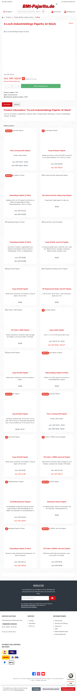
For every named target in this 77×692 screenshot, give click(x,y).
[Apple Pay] (11, 662)
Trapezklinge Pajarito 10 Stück (20, 242)
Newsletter (32, 623)
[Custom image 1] (12, 652)
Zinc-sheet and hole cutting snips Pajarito (57, 195)
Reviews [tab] (16, 104)
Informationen (59, 616)
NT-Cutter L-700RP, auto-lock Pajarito (57, 457)
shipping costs (30, 678)
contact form (12, 631)
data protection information (28, 605)
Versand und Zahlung (61, 623)
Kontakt (31, 620)
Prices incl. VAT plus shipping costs (12, 81)
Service (31, 616)
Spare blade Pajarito (57, 330)
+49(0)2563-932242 (9, 624)
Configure (36, 689)
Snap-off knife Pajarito (20, 289)
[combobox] (29, 12)
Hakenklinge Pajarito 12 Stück (20, 195)
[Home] (2, 17)
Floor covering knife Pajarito (20, 150)
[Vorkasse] (15, 657)
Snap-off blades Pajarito (56, 150)
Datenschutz (58, 620)
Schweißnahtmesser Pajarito (20, 502)
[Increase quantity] (18, 86)
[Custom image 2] (6, 657)
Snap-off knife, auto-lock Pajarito (56, 242)
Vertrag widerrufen (60, 634)
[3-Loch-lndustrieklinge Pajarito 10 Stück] (38, 51)
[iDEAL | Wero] (4, 652)
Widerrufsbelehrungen (61, 631)
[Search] (43, 12)
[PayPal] (5, 662)
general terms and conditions (29, 607)
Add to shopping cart (41, 86)
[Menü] (74, 673)
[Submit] (52, 598)
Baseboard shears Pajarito (56, 502)
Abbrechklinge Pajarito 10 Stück (56, 373)
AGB (56, 629)
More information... (19, 690)
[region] (38, 51)
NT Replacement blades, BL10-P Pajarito (56, 289)
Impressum (58, 626)
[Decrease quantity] (6, 86)
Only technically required (51, 689)
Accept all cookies (68, 689)
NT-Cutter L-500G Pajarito (20, 330)
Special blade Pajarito (20, 414)
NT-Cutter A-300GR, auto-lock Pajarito (56, 548)
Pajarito (71, 23)
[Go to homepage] (38, 7)
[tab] (7, 104)
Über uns (32, 626)
